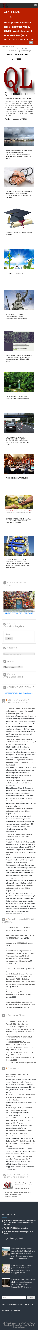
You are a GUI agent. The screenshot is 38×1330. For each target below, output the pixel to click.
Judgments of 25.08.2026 (15, 943)
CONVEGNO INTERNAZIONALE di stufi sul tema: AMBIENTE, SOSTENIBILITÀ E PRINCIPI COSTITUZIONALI (18, 521)
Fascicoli (8, 119)
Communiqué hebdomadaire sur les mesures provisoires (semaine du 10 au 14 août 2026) (20, 1004)
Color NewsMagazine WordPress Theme (18, 1325)
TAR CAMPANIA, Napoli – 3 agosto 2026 (21, 1062)
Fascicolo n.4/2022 (19, 119)
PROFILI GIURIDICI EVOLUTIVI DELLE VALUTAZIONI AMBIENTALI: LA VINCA (17, 397)
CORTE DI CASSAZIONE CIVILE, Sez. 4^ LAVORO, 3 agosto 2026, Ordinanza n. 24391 (20, 1031)
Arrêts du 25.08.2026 (14, 969)
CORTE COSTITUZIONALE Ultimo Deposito (18, 693)
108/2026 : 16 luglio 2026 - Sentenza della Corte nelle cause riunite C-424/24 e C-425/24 (21, 741)
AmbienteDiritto (16, 1015)
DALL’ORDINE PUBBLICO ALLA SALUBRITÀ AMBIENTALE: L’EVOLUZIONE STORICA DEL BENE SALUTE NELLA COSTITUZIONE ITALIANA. (19, 194)
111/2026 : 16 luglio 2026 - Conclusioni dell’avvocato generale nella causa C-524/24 (20, 710)
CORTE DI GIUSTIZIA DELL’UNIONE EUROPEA (15, 701)
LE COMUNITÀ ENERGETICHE (15, 273)
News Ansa (13, 1068)
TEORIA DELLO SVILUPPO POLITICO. (17, 478)
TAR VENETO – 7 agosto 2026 (17, 1021)
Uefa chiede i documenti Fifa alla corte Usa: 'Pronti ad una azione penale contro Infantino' (20, 1097)
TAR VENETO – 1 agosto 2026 (17, 1027)
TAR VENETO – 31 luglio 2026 (17, 1024)
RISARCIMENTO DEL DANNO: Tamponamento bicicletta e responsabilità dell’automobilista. (16, 316)
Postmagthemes (19, 1327)
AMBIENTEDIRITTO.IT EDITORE (19, 613)
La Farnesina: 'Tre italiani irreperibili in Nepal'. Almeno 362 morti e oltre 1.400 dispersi (20, 1143)
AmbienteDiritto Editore (11, 1310)
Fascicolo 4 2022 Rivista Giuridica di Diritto (18, 99)
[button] (31, 42)
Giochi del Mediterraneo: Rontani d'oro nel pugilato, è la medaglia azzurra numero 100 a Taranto (20, 1120)
